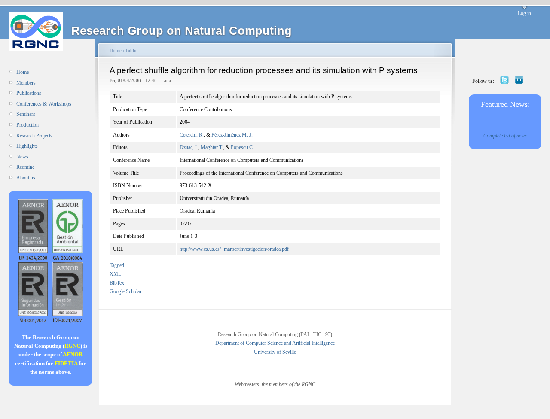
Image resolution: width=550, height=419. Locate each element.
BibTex (117, 283)
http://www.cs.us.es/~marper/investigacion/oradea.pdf (234, 249)
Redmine (25, 167)
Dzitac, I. (189, 147)
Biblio (132, 50)
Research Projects (34, 136)
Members (26, 83)
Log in (524, 13)
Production (27, 125)
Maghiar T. (212, 147)
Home (22, 72)
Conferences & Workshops (43, 104)
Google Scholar (125, 291)
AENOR (72, 354)
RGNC (72, 346)
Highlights (27, 146)
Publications (28, 93)
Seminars (25, 114)
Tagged (117, 265)
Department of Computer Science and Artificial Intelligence (275, 343)
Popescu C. (242, 147)
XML (115, 274)
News (22, 157)
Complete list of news (505, 136)
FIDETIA (66, 363)
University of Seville (275, 352)
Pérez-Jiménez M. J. (232, 135)
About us (25, 178)
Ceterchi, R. (192, 135)
